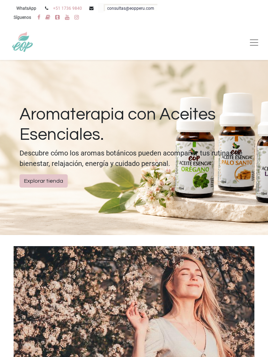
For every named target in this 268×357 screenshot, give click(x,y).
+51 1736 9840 (67, 8)
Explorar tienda (43, 181)
